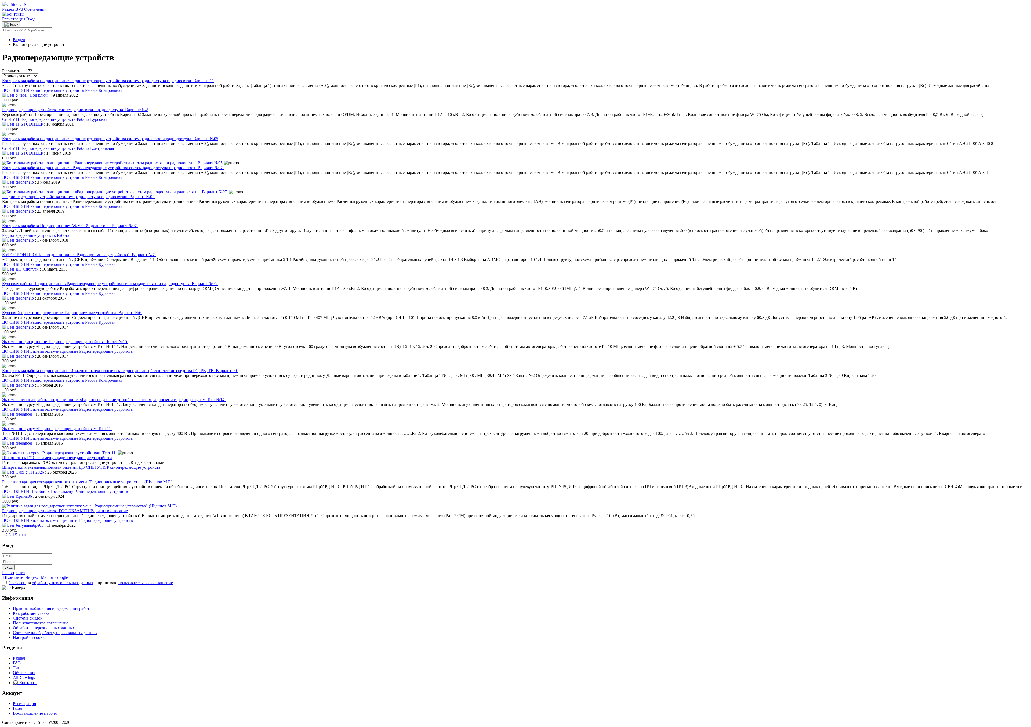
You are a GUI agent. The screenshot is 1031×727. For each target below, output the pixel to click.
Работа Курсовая (92, 119)
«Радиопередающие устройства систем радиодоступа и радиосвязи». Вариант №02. (78, 196)
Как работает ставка (31, 613)
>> (24, 535)
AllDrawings (24, 677)
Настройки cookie (29, 637)
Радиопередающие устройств (57, 90)
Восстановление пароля (35, 713)
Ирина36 (23, 496)
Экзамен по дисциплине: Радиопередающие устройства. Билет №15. (65, 341)
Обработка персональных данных (44, 628)
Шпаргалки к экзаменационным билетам (40, 467)
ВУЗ (19, 9)
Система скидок (27, 618)
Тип (16, 668)
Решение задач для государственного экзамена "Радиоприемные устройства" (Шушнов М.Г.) (87, 481)
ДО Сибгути (27, 269)
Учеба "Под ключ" (32, 95)
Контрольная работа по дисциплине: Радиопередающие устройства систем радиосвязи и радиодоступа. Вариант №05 (110, 138)
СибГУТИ (11, 119)
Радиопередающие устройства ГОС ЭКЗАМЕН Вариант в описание (65, 510)
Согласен (17, 582)
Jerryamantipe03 (29, 525)
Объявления (35, 9)
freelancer (23, 414)
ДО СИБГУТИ (15, 90)
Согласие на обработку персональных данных (55, 632)
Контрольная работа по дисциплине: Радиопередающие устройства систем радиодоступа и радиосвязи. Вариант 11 (108, 80)
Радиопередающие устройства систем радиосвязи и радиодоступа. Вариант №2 (75, 109)
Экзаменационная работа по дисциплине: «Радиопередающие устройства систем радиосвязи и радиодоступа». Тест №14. (114, 399)
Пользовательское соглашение (40, 623)
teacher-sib (24, 182)
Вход (30, 19)
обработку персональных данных (62, 582)
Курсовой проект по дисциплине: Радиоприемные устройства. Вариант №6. (72, 312)
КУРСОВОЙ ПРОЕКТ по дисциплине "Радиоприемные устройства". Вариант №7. (79, 254)
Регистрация (14, 19)
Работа (63, 235)
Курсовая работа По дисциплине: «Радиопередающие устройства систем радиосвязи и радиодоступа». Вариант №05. (110, 283)
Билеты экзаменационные (54, 351)
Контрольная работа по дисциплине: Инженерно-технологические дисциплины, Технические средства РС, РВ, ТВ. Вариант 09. (120, 370)
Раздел (8, 9)
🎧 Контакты (25, 682)
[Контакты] (13, 14)
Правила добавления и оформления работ (51, 608)
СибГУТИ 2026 (29, 472)
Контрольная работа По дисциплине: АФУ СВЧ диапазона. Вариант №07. (70, 225)
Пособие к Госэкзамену (51, 491)
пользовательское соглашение (145, 582)
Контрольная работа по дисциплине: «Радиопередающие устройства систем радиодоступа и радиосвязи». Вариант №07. (113, 167)
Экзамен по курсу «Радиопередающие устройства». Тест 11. (57, 428)
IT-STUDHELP (29, 124)
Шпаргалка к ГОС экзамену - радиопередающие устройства (57, 457)
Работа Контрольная (103, 90)
